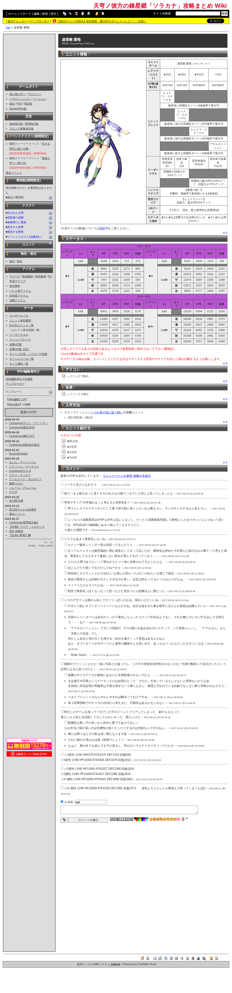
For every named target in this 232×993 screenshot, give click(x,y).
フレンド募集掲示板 (21, 128)
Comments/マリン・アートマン (28, 423)
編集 (37, 13)
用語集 (28, 103)
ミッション (40, 99)
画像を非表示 (142, 475)
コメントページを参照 (117, 475)
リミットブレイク (20, 339)
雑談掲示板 (16, 123)
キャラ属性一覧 (18, 363)
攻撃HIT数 (15, 344)
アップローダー (39, 21)
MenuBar (14, 404)
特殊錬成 (40, 276)
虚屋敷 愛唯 (71, 39)
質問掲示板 (32, 123)
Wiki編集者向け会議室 (19, 379)
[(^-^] (154, 819)
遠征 (12, 103)
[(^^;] (171, 819)
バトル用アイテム (20, 291)
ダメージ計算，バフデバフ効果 (28, 354)
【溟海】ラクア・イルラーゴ (26, 526)
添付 (53, 13)
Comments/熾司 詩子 (22, 436)
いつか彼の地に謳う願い (107, 412)
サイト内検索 (162, 13)
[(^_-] (165, 819)
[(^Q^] (158, 819)
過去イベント (14, 172)
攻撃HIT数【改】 (19, 349)
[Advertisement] (29, 58)
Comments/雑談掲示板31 (24, 444)
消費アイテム (17, 300)
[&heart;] (178, 819)
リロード (25, 13)
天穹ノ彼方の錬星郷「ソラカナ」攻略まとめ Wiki (160, 5)
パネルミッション (20, 99)
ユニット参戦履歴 (20, 320)
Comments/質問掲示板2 (23, 522)
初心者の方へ (17, 94)
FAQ (19, 103)
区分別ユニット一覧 (21, 325)
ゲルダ (13, 492)
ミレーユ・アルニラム (22, 487)
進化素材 (14, 286)
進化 (19, 261)
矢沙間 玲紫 (16, 500)
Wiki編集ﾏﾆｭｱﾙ (17, 399)
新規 (45, 13)
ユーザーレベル (18, 315)
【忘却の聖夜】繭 (20, 535)
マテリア (14, 276)
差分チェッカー (17, 21)
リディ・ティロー (20, 475)
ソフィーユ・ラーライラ (24, 466)
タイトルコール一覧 (21, 358)
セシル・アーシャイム (22, 462)
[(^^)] (151, 819)
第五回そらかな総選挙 (22, 509)
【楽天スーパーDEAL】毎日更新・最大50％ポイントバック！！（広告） (102, 21)
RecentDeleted (18, 453)
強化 (12, 261)
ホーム (12, 13)
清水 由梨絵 (16, 531)
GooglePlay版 (18, 108)
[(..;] (161, 819)
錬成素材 (27, 276)
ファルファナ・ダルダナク (25, 479)
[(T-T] (175, 819)
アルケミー (34, 94)
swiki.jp (115, 964)
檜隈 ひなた (16, 483)
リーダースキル (18, 334)
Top (7, 27)
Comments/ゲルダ (20, 471)
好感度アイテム (18, 295)
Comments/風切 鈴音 (22, 427)
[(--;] (168, 819)
